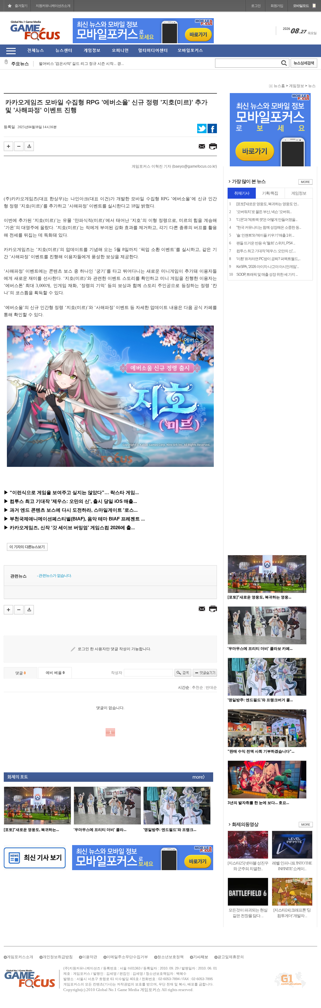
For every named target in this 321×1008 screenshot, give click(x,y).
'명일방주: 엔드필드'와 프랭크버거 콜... (260, 700)
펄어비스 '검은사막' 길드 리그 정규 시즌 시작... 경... (81, 63)
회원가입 (277, 6)
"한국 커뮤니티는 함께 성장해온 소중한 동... (268, 227)
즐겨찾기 (21, 6)
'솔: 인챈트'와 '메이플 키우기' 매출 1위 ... (265, 235)
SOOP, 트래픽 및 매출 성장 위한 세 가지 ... (266, 274)
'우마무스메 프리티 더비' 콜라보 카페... (260, 648)
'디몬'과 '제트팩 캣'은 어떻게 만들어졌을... (266, 219)
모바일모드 (301, 6)
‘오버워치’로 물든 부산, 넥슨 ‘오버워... (264, 212)
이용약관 (89, 957)
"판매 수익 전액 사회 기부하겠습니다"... (261, 751)
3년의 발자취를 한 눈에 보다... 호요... (258, 803)
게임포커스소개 (20, 957)
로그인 (255, 6)
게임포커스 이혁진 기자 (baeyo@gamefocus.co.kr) (174, 166)
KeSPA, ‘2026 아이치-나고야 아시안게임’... (267, 266)
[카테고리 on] (11, 50)
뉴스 (312, 86)
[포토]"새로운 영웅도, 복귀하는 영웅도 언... (267, 204)
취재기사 (241, 193)
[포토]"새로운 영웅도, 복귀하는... (31, 830)
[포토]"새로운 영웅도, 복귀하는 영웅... (259, 597)
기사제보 (200, 957)
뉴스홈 (279, 86)
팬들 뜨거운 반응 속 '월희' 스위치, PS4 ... (265, 243)
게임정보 (296, 86)
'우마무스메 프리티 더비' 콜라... (100, 830)
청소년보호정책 (170, 957)
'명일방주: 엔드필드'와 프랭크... (169, 830)
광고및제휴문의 (231, 957)
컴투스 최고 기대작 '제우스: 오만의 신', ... (266, 251)
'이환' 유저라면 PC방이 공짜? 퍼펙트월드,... (268, 259)
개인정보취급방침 (58, 957)
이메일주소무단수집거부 (127, 957)
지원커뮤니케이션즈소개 (53, 6)
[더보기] (305, 183)
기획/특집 (270, 193)
